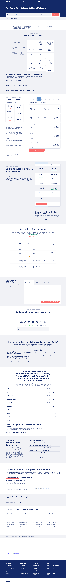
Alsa (20, 574)
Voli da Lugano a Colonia (37, 531)
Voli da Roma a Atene (37, 520)
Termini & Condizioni (23, 582)
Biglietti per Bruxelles (51, 573)
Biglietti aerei (35, 563)
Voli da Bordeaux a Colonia (51, 529)
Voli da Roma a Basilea (10, 515)
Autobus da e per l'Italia (24, 573)
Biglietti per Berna (50, 570)
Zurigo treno (8, 574)
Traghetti (22, 1)
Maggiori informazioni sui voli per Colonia (13, 502)
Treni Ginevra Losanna (10, 568)
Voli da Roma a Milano (23, 513)
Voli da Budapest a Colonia (24, 529)
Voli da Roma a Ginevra (51, 513)
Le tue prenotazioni (47, 1)
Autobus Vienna (23, 568)
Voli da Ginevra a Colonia (10, 526)
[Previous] (18, 322)
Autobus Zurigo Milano (24, 571)
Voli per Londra (36, 568)
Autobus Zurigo (22, 565)
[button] (31, 14)
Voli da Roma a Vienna (23, 520)
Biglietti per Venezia (51, 574)
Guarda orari (10, 120)
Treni (12, 1)
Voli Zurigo (35, 570)
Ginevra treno (8, 570)
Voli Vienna (35, 574)
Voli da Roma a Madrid (23, 515)
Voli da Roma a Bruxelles (51, 522)
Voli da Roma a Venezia (10, 524)
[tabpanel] (42, 294)
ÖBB (6, 571)
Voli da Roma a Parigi (37, 513)
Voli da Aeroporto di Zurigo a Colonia (53, 526)
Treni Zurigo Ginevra (10, 567)
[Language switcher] (40, 1)
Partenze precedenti (15, 270)
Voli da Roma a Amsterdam (38, 518)
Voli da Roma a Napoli (23, 522)
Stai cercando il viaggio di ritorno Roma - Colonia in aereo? (16, 501)
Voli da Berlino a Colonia (37, 526)
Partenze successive (51, 270)
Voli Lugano (35, 571)
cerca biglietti (10, 108)
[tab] (34, 102)
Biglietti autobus (23, 563)
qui (43, 273)
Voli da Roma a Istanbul (51, 518)
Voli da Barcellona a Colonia (24, 526)
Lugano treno (8, 573)
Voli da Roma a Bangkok (37, 522)
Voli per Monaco (36, 573)
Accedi (59, 1)
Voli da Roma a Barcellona (37, 515)
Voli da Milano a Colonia (51, 524)
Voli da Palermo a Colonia (10, 531)
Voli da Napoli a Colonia (10, 529)
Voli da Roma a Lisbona (10, 522)
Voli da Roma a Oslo (23, 524)
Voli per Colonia (14, 536)
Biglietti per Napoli (50, 567)
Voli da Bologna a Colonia (24, 531)
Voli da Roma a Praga (51, 520)
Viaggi (48, 563)
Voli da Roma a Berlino (10, 518)
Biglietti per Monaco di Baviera (53, 565)
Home (7, 536)
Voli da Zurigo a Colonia (37, 524)
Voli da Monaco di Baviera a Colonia (39, 529)
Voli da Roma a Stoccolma (10, 520)
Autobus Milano (23, 567)
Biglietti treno (8, 563)
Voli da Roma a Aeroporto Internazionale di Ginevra (28, 518)
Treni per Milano (9, 565)
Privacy (29, 582)
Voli (19, 1)
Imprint (16, 582)
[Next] (58, 99)
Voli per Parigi (36, 565)
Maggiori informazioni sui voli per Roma (40, 501)
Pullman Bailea (22, 570)
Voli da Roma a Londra (51, 515)
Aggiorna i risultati (32, 236)
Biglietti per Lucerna (51, 571)
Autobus (15, 1)
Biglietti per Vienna (50, 568)
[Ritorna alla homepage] (9, 2)
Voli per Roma (36, 567)
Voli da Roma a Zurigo (10, 513)
